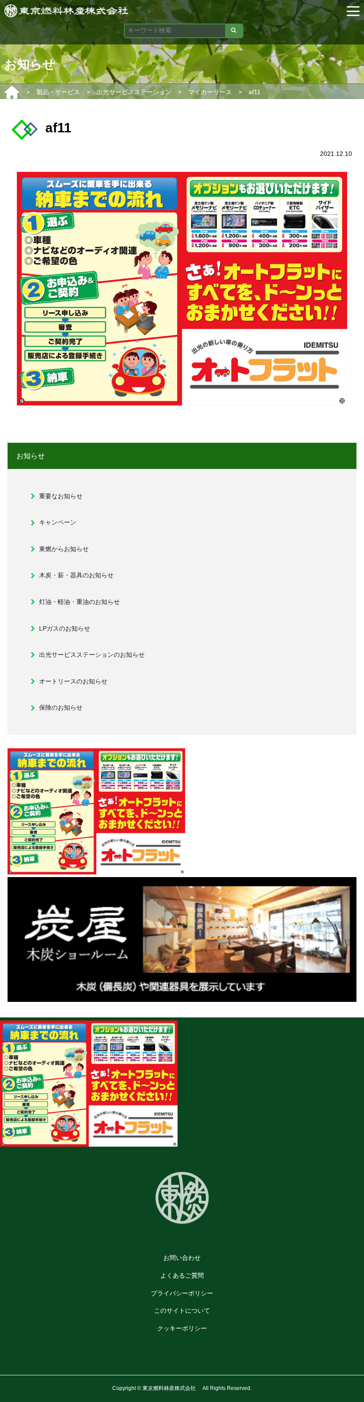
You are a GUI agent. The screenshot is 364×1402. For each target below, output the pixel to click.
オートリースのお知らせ (73, 681)
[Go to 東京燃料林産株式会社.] (12, 91)
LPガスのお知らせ (64, 628)
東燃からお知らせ (64, 548)
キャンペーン (57, 522)
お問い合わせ (182, 1257)
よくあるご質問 (182, 1275)
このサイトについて (182, 1310)
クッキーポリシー (182, 1328)
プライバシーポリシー (182, 1293)
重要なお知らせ (61, 496)
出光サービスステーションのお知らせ (92, 654)
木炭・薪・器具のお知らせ (76, 575)
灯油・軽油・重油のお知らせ (79, 601)
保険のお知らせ (61, 707)
